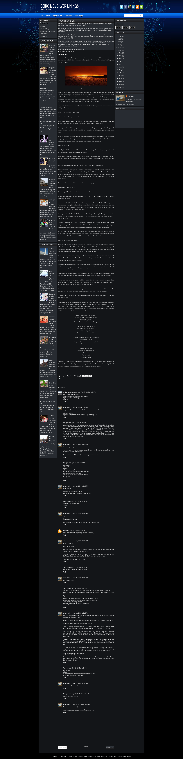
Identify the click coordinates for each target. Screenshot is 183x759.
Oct (120, 58)
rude (41, 105)
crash (50, 271)
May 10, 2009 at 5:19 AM (80, 613)
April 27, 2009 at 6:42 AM (79, 567)
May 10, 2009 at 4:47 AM (79, 588)
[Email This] (83, 376)
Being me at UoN (57, 15)
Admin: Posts (68, 15)
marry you (52, 68)
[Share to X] (87, 376)
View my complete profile (125, 104)
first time (51, 249)
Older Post (109, 747)
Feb (120, 81)
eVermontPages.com (114, 756)
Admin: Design (79, 15)
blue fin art (88, 88)
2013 (119, 39)
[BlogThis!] (85, 376)
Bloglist (48, 15)
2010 (119, 47)
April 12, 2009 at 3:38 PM (79, 501)
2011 (119, 45)
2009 (119, 50)
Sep (120, 61)
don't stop (52, 158)
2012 (119, 42)
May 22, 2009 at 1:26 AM (79, 668)
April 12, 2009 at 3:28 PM (80, 486)
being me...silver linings (60, 6)
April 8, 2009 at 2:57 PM (78, 422)
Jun (120, 67)
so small (121, 75)
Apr (120, 72)
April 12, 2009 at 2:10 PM (79, 463)
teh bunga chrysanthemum (71, 392)
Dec (120, 53)
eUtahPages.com (102, 756)
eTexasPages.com (90, 756)
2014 (119, 36)
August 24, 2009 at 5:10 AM (80, 694)
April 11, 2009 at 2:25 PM (80, 444)
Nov (120, 56)
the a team (43, 88)
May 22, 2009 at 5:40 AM (80, 683)
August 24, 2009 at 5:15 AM (81, 704)
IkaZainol (66, 530)
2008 (119, 87)
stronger (51, 360)
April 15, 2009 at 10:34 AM (81, 541)
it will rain (51, 416)
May (120, 70)
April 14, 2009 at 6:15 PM (77, 530)
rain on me (52, 317)
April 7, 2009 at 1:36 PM (88, 392)
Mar (120, 78)
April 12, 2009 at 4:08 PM (80, 513)
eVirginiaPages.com (126, 756)
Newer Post (62, 747)
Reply (64, 402)
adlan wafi (131, 96)
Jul (120, 64)
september (52, 179)
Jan (120, 84)
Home (41, 15)
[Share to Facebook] (89, 376)
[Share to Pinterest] (91, 376)
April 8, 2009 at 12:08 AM (80, 407)
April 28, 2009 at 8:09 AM (80, 578)
